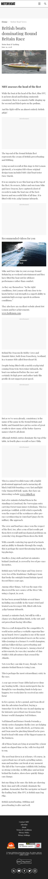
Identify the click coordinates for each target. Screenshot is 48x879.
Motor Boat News (18, 21)
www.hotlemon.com (11, 313)
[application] (24, 254)
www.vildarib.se (27, 494)
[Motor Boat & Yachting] (8, 3)
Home (4, 21)
